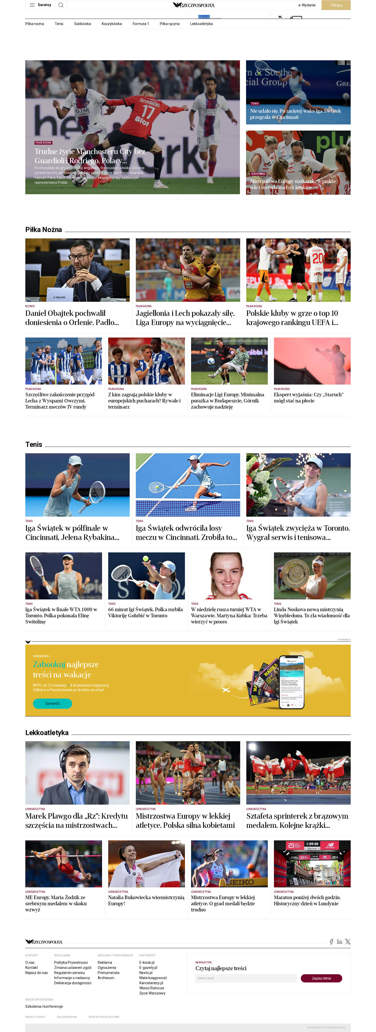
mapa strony (35, 1017)
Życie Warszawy (152, 993)
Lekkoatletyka (201, 24)
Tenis (59, 24)
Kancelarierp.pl (151, 983)
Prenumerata (108, 973)
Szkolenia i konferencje (44, 1006)
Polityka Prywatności (71, 962)
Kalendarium (67, 1017)
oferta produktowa (104, 1017)
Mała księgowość (153, 978)
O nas (30, 962)
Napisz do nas (36, 973)
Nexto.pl (145, 973)
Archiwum (106, 978)
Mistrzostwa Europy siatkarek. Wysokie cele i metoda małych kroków (293, 184)
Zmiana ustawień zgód (72, 968)
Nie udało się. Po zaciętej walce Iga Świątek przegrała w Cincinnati (295, 114)
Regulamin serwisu (69, 973)
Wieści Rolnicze (151, 988)
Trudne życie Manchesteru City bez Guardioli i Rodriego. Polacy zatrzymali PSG (90, 156)
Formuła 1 (141, 24)
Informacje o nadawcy (72, 978)
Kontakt (31, 968)
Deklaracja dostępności (72, 983)
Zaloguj (336, 5)
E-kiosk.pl (146, 962)
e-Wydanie (307, 5)
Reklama (105, 962)
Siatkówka (82, 24)
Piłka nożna (34, 24)
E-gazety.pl (148, 968)
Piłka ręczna (170, 24)
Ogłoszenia (107, 968)
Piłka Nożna (43, 230)
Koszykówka (112, 24)
